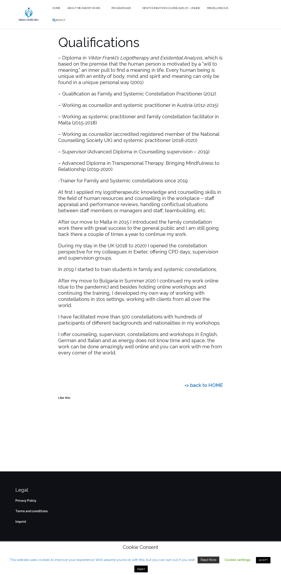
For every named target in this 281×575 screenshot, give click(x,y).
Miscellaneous (217, 8)
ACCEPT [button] (263, 560)
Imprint (20, 521)
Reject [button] (141, 569)
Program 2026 (121, 8)
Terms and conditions (31, 511)
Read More (208, 560)
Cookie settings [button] (237, 560)
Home (56, 8)
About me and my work (83, 8)
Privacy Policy (25, 500)
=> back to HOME (204, 385)
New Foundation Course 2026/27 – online (171, 8)
